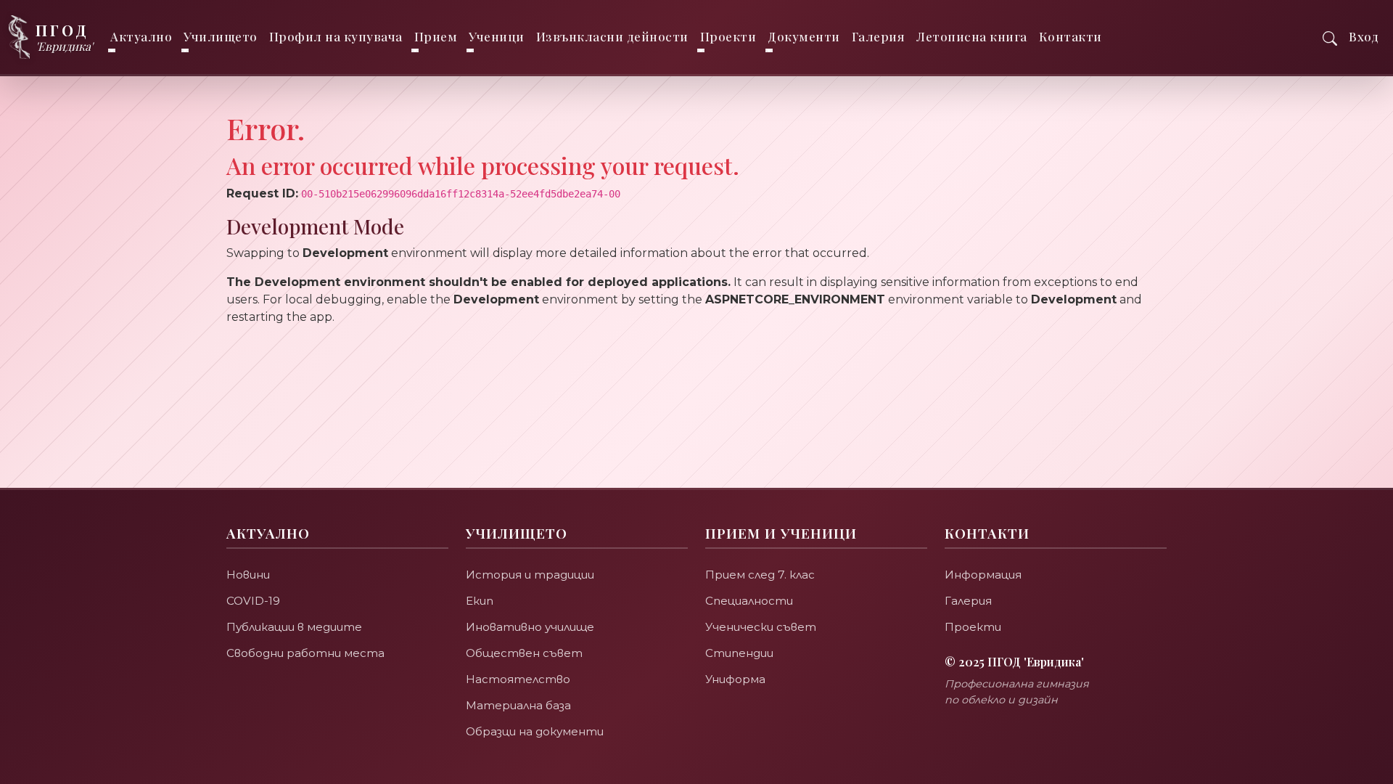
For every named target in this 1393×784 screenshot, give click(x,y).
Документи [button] (804, 36)
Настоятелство (518, 679)
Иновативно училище (530, 627)
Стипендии (739, 653)
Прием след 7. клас (760, 574)
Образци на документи (535, 731)
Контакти (1070, 36)
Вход (1363, 36)
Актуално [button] (141, 36)
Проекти (973, 627)
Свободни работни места (305, 653)
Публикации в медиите (294, 627)
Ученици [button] (497, 36)
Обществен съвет (524, 653)
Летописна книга (971, 36)
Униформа (735, 679)
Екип (479, 601)
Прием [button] (436, 36)
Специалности (749, 601)
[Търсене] (1330, 37)
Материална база (518, 705)
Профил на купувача (336, 36)
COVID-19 (253, 601)
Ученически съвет (760, 627)
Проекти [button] (728, 36)
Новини (248, 574)
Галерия (878, 36)
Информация (983, 574)
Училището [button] (221, 36)
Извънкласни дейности (612, 36)
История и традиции (530, 574)
